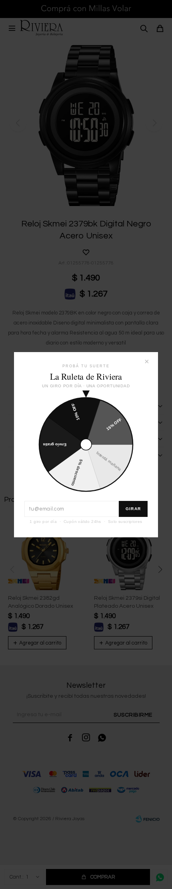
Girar (133, 509)
